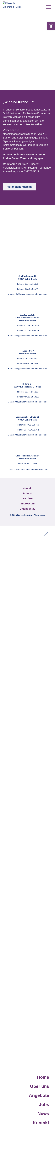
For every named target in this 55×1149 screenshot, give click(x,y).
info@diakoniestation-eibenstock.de (31, 294)
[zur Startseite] (13, 7)
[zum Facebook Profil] (31, 7)
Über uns (39, 1086)
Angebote (39, 1095)
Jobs (44, 1104)
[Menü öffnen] (48, 6)
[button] (51, 26)
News (43, 1113)
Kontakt (41, 1122)
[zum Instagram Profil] (38, 7)
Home (43, 1077)
